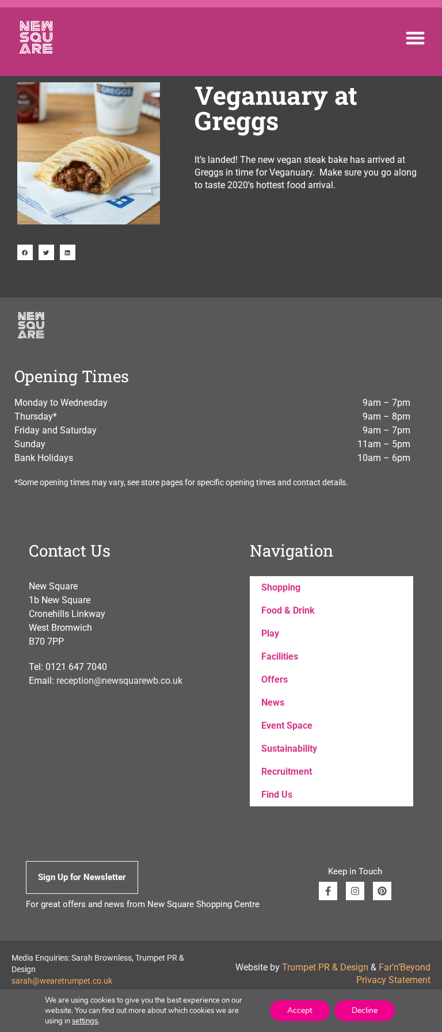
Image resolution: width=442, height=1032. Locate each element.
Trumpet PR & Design (325, 967)
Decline (365, 1010)
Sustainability (289, 748)
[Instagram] (355, 891)
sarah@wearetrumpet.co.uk (62, 980)
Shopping (280, 587)
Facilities (279, 656)
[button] (415, 38)
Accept (300, 1010)
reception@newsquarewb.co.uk (119, 680)
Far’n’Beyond (404, 967)
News (272, 702)
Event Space (287, 725)
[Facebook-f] (328, 891)
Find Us (276, 794)
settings (85, 1021)
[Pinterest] (382, 891)
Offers (274, 679)
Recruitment (286, 771)
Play (270, 633)
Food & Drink (288, 610)
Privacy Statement (393, 979)
